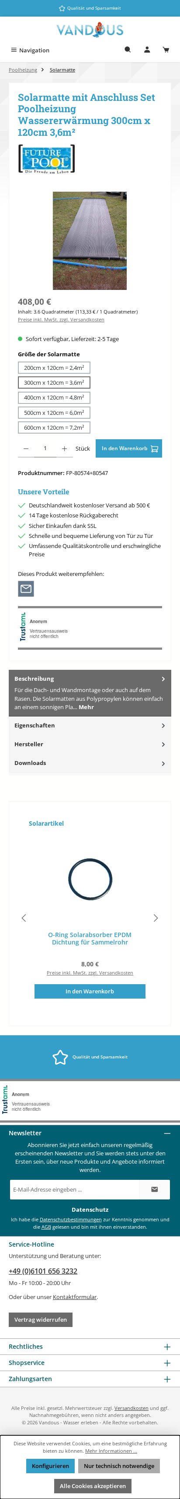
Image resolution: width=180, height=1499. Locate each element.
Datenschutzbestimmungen (71, 1219)
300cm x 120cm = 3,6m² (54, 382)
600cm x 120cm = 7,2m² (54, 427)
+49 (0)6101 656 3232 (43, 1271)
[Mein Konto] (147, 50)
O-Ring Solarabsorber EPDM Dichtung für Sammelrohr (90, 938)
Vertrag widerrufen (40, 1319)
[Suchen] (128, 50)
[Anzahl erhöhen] (64, 448)
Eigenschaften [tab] (34, 725)
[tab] (90, 693)
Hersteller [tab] (28, 744)
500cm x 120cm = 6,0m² (54, 413)
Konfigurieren (50, 1466)
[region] (90, 241)
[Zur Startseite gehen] (90, 30)
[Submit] (154, 1189)
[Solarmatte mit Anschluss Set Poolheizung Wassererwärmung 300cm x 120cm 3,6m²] (90, 241)
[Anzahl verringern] (26, 448)
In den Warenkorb (125, 448)
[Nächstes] (155, 918)
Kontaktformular (75, 1297)
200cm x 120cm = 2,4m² (54, 368)
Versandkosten (131, 1408)
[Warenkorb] (166, 50)
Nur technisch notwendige (119, 1466)
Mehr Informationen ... (111, 1450)
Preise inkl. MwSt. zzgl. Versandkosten (61, 319)
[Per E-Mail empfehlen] (26, 588)
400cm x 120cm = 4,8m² (54, 397)
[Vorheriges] (24, 918)
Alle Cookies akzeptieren (93, 1486)
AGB (46, 1226)
